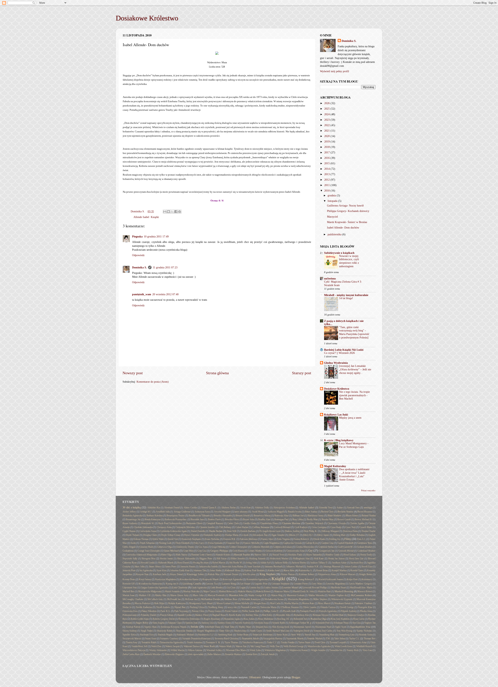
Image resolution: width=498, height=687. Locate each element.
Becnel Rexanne (364, 511)
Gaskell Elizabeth (345, 543)
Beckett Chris (327, 511)
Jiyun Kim (161, 570)
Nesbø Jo (127, 607)
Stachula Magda (165, 634)
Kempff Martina (339, 570)
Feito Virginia (283, 539)
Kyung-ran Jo (172, 583)
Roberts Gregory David (163, 619)
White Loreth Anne (343, 646)
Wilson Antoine (195, 650)
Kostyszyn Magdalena (165, 579)
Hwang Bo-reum (201, 562)
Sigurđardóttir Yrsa (360, 626)
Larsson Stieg (229, 583)
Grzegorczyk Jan (326, 551)
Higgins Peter (205, 558)
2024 (327, 114)
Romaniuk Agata (232, 619)
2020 (327, 136)
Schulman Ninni (341, 623)
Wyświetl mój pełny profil (334, 71)
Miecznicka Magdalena (298, 599)
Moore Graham (224, 603)
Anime (340, 507)
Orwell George (347, 607)
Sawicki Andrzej (242, 623)
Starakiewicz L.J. (206, 634)
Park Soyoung (181, 611)
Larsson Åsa (211, 583)
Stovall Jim (310, 634)
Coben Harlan (241, 527)
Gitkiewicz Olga (164, 547)
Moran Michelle (242, 603)
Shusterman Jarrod (302, 627)
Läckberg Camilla (192, 583)
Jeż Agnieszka (146, 570)
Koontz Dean (129, 579)
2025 (327, 108)
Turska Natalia (287, 642)
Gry (310, 550)
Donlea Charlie (368, 531)
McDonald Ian (174, 599)
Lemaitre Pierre (301, 583)
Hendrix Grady (332, 554)
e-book (245, 535)
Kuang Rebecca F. (306, 579)
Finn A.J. (361, 539)
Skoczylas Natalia (184, 631)
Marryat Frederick (216, 595)
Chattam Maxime (291, 523)
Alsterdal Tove (325, 507)
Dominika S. (139, 267)
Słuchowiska (240, 631)
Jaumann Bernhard (273, 566)
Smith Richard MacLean (277, 631)
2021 (327, 130)
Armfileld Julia (163, 511)
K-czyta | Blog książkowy (338, 440)
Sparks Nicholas (364, 631)
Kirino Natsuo (288, 574)
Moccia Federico (142, 603)
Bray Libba (298, 519)
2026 (327, 103)
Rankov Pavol (201, 615)
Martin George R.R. (257, 595)
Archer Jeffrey (129, 511)
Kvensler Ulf (129, 583)
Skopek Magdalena (206, 631)
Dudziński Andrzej (212, 535)
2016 (327, 157)
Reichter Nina (251, 615)
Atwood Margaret (222, 511)
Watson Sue (241, 646)
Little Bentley (217, 587)
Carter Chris (233, 523)
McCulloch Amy (155, 599)
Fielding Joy (334, 539)
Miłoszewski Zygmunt (341, 599)
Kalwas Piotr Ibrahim (254, 570)
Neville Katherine (144, 607)
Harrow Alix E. (261, 554)
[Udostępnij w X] (172, 211)
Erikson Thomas (141, 539)
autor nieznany (241, 511)
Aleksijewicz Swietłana (284, 507)
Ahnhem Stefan (228, 507)
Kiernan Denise (231, 574)
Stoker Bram (243, 634)
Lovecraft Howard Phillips (314, 587)
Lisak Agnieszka (199, 587)
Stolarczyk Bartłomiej (263, 634)
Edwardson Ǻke (260, 535)
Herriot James (166, 558)
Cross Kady (335, 527)
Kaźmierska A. (305, 570)
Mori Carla (275, 603)
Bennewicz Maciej (262, 515)
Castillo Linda (249, 523)
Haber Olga (166, 554)
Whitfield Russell (364, 646)
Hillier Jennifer (238, 558)
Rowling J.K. (283, 619)
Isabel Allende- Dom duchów (343, 227)
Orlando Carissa (327, 607)
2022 (327, 125)
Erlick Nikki (158, 539)
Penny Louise (214, 611)
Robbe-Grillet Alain (140, 619)
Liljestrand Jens (130, 587)
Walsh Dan (156, 646)
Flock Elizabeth (182, 543)
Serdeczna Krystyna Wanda (174, 627)
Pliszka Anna (366, 611)
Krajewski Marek (211, 579)
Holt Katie (319, 558)
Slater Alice (224, 631)
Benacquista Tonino (176, 515)
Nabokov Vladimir (363, 603)
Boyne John (248, 519)
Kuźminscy (367, 579)
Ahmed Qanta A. (209, 507)
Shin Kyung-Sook (280, 627)
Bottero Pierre (214, 519)
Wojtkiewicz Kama (298, 650)
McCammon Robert (361, 595)
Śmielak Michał (314, 638)
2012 (327, 179)
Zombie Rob (251, 654)
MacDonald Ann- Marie (361, 587)
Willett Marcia (177, 650)
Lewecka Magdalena (335, 583)
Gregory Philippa (219, 550)
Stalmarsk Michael (185, 634)
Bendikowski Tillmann (199, 515)
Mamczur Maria (281, 591)
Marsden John (236, 595)
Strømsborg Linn (347, 634)
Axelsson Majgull (275, 511)
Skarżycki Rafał (164, 631)
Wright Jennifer (318, 650)
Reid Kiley (267, 615)
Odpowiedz (138, 255)
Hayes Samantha (314, 554)
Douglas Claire (150, 535)
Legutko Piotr (261, 583)
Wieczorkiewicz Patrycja (134, 650)
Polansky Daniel (148, 615)
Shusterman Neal (323, 627)
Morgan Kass (259, 603)
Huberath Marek (165, 562)
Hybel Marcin (218, 562)
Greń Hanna (238, 551)
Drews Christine (191, 535)
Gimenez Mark (146, 547)
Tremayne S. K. (213, 642)
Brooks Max (327, 519)
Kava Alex (289, 570)
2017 (327, 152)
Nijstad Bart (180, 607)
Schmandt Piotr (323, 623)
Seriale (194, 626)
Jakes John (139, 566)
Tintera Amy (131, 642)
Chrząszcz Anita (164, 527)
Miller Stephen (320, 599)
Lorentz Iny (254, 587)
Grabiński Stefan (326, 547)
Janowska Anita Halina (232, 566)
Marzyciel (332, 216)
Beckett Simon (345, 511)
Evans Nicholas (212, 539)
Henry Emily (366, 554)
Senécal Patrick (133, 627)
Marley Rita (160, 595)
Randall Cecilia (184, 615)
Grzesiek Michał (345, 551)
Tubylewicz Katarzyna (252, 642)
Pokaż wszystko (368, 490)
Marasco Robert (364, 591)
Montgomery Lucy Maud (200, 603)
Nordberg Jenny (215, 607)
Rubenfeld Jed (300, 619)
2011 (327, 185)
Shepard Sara (262, 627)
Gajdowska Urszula (292, 543)
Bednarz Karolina (154, 515)
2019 (327, 141)
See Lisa (356, 623)
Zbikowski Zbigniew (174, 654)
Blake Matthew (335, 515)
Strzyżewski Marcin (132, 638)
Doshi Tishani (132, 535)
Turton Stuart (304, 642)
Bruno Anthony (130, 523)
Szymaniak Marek (294, 638)
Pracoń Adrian (166, 615)
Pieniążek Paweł (307, 611)
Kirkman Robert (306, 574)
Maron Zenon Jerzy (179, 595)
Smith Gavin (256, 631)
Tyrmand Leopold (338, 642)
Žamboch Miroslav (152, 654)
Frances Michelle (251, 543)
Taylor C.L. (354, 638)
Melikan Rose (230, 599)
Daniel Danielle (198, 531)
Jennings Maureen (331, 566)
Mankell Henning (344, 591)
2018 (327, 146)
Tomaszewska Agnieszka (171, 642)
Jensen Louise (351, 566)
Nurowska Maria (268, 607)
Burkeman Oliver (194, 523)
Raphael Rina (218, 615)
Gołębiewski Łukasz (282, 547)
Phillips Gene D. (271, 611)
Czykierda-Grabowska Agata (173, 531)
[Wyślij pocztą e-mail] (165, 211)
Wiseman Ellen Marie (236, 650)
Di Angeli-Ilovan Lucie (270, 531)
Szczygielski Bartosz (272, 638)
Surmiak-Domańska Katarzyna (196, 638)
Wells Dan (274, 646)
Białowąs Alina (281, 515)
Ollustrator (255, 677)
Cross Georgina (319, 527)
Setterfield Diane (212, 627)
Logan (242, 587)
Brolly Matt (312, 519)
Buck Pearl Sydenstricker (170, 523)
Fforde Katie (319, 539)
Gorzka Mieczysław (305, 547)
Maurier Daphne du (337, 595)
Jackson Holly (281, 562)
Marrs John (198, 595)
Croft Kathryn (301, 527)
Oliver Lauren (309, 607)
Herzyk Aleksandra (186, 558)
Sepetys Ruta (150, 627)
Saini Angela (158, 623)
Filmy (347, 538)
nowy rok (232, 607)
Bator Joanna (311, 511)
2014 (327, 168)
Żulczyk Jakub (267, 654)
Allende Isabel (141, 217)
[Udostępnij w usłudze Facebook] (176, 211)
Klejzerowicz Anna (327, 574)
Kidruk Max (214, 574)
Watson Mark (225, 646)
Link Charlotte (180, 587)
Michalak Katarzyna (250, 599)
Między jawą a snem (350, 417)
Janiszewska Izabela (208, 566)
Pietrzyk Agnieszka (328, 611)
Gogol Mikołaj (218, 547)
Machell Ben (128, 591)
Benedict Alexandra (222, 515)
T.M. (328, 638)
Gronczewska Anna (295, 551)
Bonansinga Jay (133, 519)
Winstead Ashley (214, 650)
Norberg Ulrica (197, 607)
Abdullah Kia (153, 507)
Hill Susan (222, 558)
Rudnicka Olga (319, 618)
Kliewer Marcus (347, 574)
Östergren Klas (365, 607)
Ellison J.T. (294, 535)
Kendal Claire (357, 570)
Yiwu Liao (367, 650)
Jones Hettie (215, 570)
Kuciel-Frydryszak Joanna (331, 579)
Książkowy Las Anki (336, 414)
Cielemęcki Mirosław (185, 527)
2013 (327, 174)
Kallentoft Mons (232, 570)
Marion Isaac (129, 595)
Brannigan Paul (281, 519)
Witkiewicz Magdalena (275, 650)
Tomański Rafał (148, 642)
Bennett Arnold (243, 515)
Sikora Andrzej (130, 631)
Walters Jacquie (172, 646)
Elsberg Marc (339, 535)
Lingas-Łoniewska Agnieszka (154, 587)
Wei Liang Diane (258, 646)
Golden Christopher (238, 547)
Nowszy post (133, 373)
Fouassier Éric (232, 543)
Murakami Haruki (342, 603)
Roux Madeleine (265, 619)
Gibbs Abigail (129, 547)
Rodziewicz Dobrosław (189, 619)
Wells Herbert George (293, 646)
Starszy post (301, 373)
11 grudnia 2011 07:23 (165, 267)
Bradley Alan (264, 519)
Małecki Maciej (245, 591)
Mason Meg (277, 595)
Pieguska (137, 236)
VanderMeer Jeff (139, 646)
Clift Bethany (225, 527)
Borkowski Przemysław (176, 519)
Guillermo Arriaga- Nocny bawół (345, 205)
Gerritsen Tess (364, 542)
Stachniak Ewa (147, 634)
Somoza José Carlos (323, 631)
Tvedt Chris (320, 642)
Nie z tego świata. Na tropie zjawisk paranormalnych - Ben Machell (354, 395)
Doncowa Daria (350, 531)
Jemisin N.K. (313, 566)
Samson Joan (191, 623)
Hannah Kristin (223, 554)
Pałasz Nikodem (148, 611)
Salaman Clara (174, 623)
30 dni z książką (132, 507)
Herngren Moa (148, 558)
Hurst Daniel (183, 562)
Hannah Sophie (242, 554)
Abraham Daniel (172, 507)
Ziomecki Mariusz (233, 654)
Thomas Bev (369, 638)
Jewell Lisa (367, 566)
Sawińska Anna (261, 623)
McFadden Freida (210, 599)
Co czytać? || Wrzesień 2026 (339, 352)
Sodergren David (301, 631)
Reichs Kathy (235, 615)
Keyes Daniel (176, 574)
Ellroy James (323, 535)
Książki (155, 217)
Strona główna (217, 373)
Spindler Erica (129, 634)
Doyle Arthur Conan (170, 535)
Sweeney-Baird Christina (226, 638)
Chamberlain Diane (269, 523)
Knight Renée (365, 574)
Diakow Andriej (292, 531)
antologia (368, 507)
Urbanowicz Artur (358, 642)
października (335, 234)
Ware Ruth (209, 646)
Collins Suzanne (261, 527)
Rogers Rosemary (212, 619)
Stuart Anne (150, 638)
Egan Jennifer (278, 535)
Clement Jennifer (207, 527)
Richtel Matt (337, 615)
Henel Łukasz (350, 554)
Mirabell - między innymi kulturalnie (346, 295)
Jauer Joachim (253, 566)
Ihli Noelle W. (235, 562)
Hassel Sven (278, 554)
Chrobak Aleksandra (143, 527)
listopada (333, 200)
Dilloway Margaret (330, 531)
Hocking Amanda (257, 558)
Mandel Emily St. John (303, 591)
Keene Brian (322, 570)
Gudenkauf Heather (366, 551)
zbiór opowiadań (195, 654)
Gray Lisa (201, 551)
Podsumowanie (130, 615)
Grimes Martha (255, 551)
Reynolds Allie (283, 615)
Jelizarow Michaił (294, 566)
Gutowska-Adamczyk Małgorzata (141, 554)
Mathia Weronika (316, 595)
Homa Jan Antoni (336, 558)
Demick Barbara (247, 531)
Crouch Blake (365, 527)
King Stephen (267, 574)
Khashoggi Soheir (195, 574)
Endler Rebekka (357, 535)
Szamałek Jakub (250, 638)
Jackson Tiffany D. (319, 562)
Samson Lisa (207, 623)
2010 (327, 190)
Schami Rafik (278, 623)
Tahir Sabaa (339, 638)
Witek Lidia (255, 650)
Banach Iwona (294, 511)
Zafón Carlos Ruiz (131, 654)
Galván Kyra (311, 543)
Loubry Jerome (271, 587)
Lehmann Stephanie (281, 583)
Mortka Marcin (291, 603)
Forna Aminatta (215, 543)
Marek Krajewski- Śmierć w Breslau (347, 222)
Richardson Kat (301, 615)
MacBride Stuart (338, 587)
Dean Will (231, 531)
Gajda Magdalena (271, 543)
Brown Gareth (344, 519)
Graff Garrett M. (345, 547)
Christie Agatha (357, 523)
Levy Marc (317, 583)
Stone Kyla (282, 634)
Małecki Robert (263, 591)
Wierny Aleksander (158, 650)
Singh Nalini (147, 631)
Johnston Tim (199, 570)
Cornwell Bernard (282, 527)
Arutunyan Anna (202, 511)
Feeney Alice (267, 539)
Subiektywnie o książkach (339, 252)
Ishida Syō (266, 562)
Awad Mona (257, 511)
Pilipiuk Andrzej (348, 611)
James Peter (170, 566)
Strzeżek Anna (365, 634)
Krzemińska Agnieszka (257, 579)
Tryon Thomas (231, 642)
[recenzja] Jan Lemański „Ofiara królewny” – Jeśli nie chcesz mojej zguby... (355, 369)
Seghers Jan (369, 623)
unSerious (330, 278)
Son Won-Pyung (344, 631)
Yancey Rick (352, 650)
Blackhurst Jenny (316, 515)
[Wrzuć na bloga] (168, 211)
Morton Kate (308, 603)
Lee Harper (245, 583)
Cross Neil (350, 527)
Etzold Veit (173, 539)
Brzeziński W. (147, 523)
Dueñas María (231, 535)
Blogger (296, 677)
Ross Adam (249, 619)
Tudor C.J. (272, 642)
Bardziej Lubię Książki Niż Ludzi (343, 349)
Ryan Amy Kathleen (340, 619)
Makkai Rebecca (226, 591)
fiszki (133, 543)
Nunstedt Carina (248, 607)
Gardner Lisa (327, 543)
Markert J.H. (145, 595)
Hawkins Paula (295, 554)
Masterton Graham (295, 595)
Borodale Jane (197, 519)
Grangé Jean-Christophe (149, 551)
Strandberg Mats (327, 634)
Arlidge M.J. (146, 511)
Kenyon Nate (142, 574)
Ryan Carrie (358, 619)
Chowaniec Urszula (336, 523)
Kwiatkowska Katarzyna (150, 583)
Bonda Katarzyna (152, 519)
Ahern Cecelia (190, 507)
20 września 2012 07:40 (165, 294)
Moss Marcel (324, 603)
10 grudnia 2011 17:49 (156, 236)
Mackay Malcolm (191, 591)
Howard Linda (147, 562)
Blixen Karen (352, 515)
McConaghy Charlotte (133, 599)
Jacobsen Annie (339, 562)
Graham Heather (364, 547)
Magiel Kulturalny (335, 466)
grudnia (332, 195)
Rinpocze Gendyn (355, 615)
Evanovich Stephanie (191, 539)
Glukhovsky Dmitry (185, 547)
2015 (327, 163)
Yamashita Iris (336, 650)
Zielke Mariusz (214, 654)
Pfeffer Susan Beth (251, 611)
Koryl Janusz (145, 579)
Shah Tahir (229, 627)
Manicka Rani (324, 591)
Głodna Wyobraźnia (336, 362)
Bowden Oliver (232, 519)
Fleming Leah (165, 543)
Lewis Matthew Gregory (360, 583)
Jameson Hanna (187, 566)
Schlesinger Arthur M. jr (300, 623)
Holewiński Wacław (279, 558)
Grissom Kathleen (274, 551)
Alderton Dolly (262, 507)
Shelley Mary (245, 627)
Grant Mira (188, 551)
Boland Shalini (368, 515)
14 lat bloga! (346, 298)
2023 (327, 119)
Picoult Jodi (289, 611)
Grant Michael (171, 550)
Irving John (251, 562)
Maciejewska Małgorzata (149, 591)
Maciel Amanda (172, 591)
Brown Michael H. (363, 519)
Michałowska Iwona (273, 599)
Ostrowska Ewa (130, 611)
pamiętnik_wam (141, 294)
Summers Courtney (169, 638)
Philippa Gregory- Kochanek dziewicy (348, 211)
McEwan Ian (191, 599)
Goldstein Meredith (260, 547)
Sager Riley (142, 622)
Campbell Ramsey (214, 523)
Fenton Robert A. (301, 539)
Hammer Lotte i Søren (201, 554)
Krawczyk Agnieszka (232, 579)
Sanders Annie (224, 623)
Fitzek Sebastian (147, 543)
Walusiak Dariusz (192, 646)
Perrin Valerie (231, 611)
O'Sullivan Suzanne (290, 607)
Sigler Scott (340, 627)
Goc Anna (203, 547)
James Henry (155, 566)
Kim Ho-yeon (249, 574)
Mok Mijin (159, 603)
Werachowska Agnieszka (319, 646)
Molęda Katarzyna (176, 603)
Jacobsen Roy (356, 562)
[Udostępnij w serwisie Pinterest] (179, 211)
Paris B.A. (165, 611)
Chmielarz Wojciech (314, 523)
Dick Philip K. (310, 531)
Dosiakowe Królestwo (147, 18)
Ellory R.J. (308, 535)
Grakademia (128, 551)
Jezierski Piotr (129, 570)
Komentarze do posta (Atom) (153, 381)
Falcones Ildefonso (248, 539)
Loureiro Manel (290, 587)
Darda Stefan (216, 531)
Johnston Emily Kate (179, 570)
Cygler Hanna (129, 531)
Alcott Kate (245, 507)
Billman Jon (298, 515)
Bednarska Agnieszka (132, 515)
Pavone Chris (198, 611)
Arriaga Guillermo (182, 511)
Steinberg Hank (225, 634)
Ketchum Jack (159, 574)
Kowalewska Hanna (189, 579)
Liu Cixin (231, 587)
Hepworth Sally (130, 558)
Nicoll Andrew (163, 607)
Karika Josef (274, 570)
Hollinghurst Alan (301, 558)
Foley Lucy (199, 543)
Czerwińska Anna (147, 531)
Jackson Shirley (299, 562)
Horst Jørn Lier (356, 558)
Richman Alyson (320, 615)
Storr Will (296, 634)
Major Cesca (209, 591)
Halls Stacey (181, 554)
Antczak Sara (353, 507)
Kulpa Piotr (352, 579)
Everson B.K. (229, 539)
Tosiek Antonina (194, 642)
